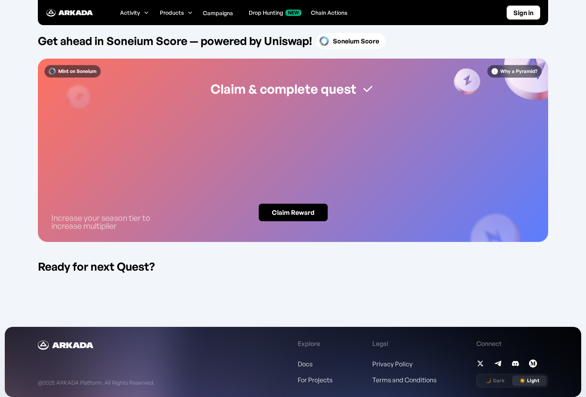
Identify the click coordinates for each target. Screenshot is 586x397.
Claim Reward (293, 212)
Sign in (523, 13)
